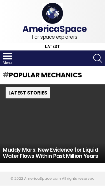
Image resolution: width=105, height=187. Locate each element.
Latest (52, 47)
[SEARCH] (97, 58)
